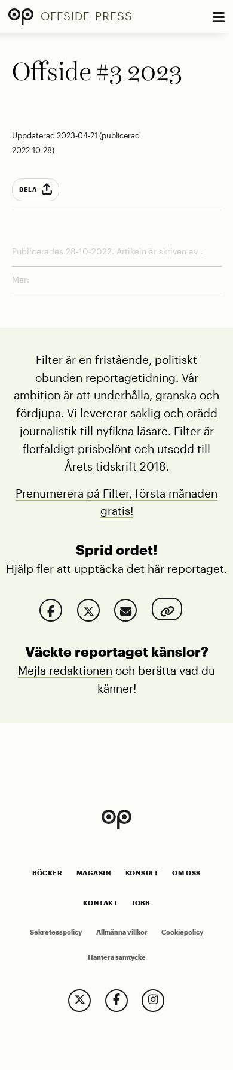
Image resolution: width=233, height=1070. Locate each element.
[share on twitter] (88, 610)
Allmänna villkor (122, 932)
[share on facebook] (50, 610)
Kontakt (100, 903)
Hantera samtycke (117, 957)
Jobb (140, 903)
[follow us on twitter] (79, 1000)
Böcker (47, 873)
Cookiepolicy (182, 932)
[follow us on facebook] (116, 1000)
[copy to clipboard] (167, 609)
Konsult (142, 873)
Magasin (94, 873)
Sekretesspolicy (56, 932)
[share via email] (125, 610)
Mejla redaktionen (65, 670)
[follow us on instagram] (153, 1000)
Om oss (186, 873)
